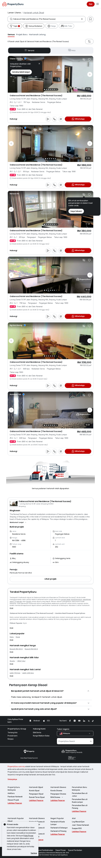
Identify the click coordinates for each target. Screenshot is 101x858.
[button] (11, 34)
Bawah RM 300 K (31, 649)
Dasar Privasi (61, 850)
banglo (19, 601)
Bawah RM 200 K (16, 649)
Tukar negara (63, 729)
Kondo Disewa (56, 791)
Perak (18, 637)
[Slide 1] (44, 89)
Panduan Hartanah (15, 797)
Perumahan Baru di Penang (79, 806)
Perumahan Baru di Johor (79, 794)
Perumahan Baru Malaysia (79, 788)
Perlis (12, 637)
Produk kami (12, 736)
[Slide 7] (56, 89)
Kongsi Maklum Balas (41, 736)
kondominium (76, 599)
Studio (12, 661)
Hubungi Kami (39, 729)
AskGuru (11, 793)
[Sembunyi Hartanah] (84, 59)
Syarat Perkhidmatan (44, 850)
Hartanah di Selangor (59, 828)
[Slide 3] (48, 89)
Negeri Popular (57, 818)
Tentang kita (12, 733)
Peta (73, 50)
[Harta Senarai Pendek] (89, 59)
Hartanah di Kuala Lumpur (57, 823)
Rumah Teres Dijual (37, 797)
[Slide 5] (52, 89)
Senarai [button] (31, 50)
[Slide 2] (46, 89)
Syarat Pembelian (75, 850)
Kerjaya (10, 739)
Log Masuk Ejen (78, 822)
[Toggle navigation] (97, 4)
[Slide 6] (54, 89)
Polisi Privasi (28, 836)
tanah (28, 601)
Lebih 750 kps (15, 673)
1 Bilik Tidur (21, 661)
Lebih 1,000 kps (28, 673)
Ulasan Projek (13, 800)
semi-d (13, 601)
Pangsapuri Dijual (36, 794)
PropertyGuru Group (17, 729)
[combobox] (46, 19)
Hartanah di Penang (58, 831)
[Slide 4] (50, 89)
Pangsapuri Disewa (58, 794)
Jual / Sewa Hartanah (80, 825)
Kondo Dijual (34, 791)
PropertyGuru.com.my (16, 766)
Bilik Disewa (55, 797)
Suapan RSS (77, 828)
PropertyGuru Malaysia (14, 788)
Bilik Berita (37, 733)
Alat (74, 818)
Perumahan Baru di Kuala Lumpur (79, 800)
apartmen (87, 599)
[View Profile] (18, 58)
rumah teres (65, 599)
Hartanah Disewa (58, 787)
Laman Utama (14, 12)
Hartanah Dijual (36, 787)
